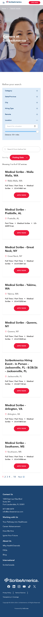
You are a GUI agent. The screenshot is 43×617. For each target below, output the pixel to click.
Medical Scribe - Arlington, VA (15, 407)
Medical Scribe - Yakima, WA (20, 287)
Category (8, 91)
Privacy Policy (7, 593)
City (6, 102)
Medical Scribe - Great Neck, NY (19, 249)
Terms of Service (20, 593)
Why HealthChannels (11, 545)
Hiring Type (9, 108)
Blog (5, 554)
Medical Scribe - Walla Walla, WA (19, 173)
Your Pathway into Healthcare (15, 522)
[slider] (37, 131)
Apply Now (34, 2)
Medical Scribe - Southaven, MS (15, 444)
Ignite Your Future (10, 535)
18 (14, 476)
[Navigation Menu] (4, 2)
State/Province (10, 97)
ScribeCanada (8, 565)
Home (4, 8)
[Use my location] (35, 126)
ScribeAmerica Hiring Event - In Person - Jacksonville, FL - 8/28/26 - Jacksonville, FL (21, 366)
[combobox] (21, 91)
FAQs (5, 550)
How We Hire (8, 531)
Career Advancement (11, 526)
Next (20, 477)
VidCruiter (25, 608)
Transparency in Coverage (11, 597)
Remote (8, 114)
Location (8, 120)
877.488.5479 (8, 509)
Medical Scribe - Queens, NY (21, 324)
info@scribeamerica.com (13, 511)
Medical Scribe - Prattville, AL (15, 211)
